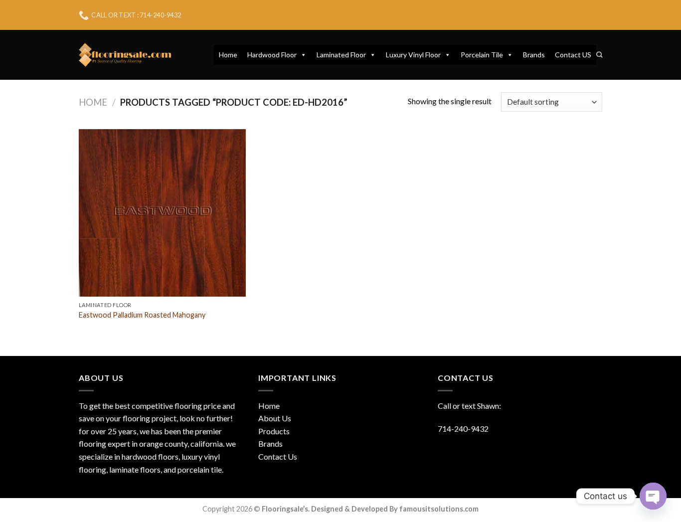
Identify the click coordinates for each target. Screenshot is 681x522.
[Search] (599, 55)
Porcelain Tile (482, 54)
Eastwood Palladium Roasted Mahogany (142, 315)
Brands (534, 54)
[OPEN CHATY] (653, 496)
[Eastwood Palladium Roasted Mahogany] (162, 212)
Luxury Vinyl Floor (413, 54)
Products (274, 431)
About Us (274, 418)
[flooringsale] (125, 55)
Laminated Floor (341, 54)
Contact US (573, 54)
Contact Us (277, 456)
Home (228, 54)
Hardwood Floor (272, 54)
